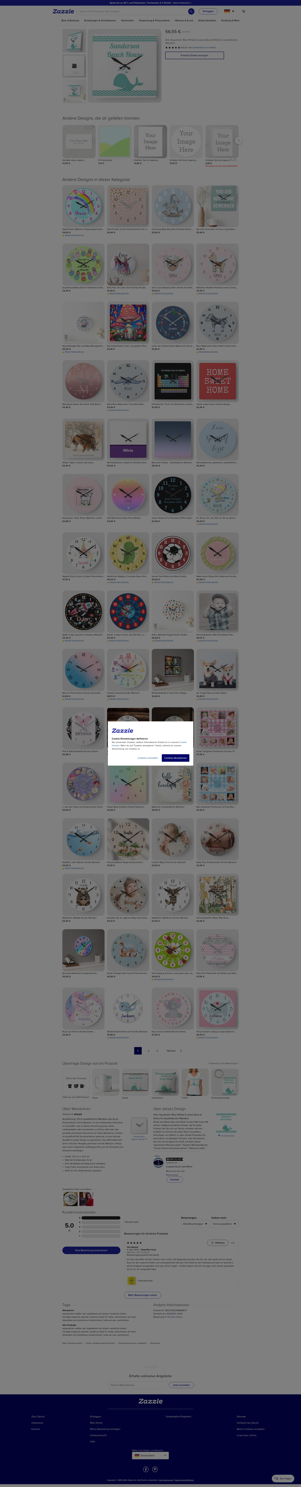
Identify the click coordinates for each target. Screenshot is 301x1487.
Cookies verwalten (148, 758)
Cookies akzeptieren (175, 758)
